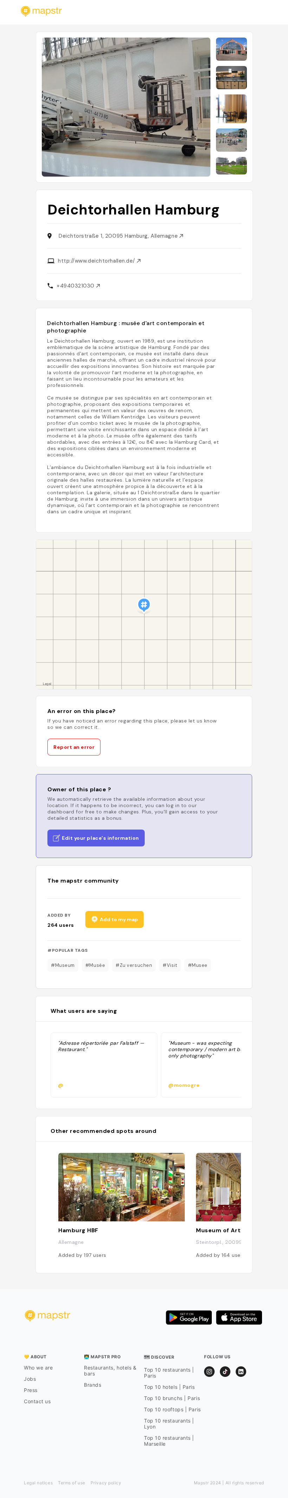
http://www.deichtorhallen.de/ (97, 260)
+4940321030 (76, 285)
